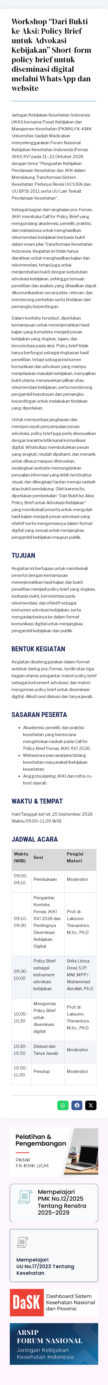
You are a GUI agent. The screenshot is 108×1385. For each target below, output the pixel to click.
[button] (63, 1105)
